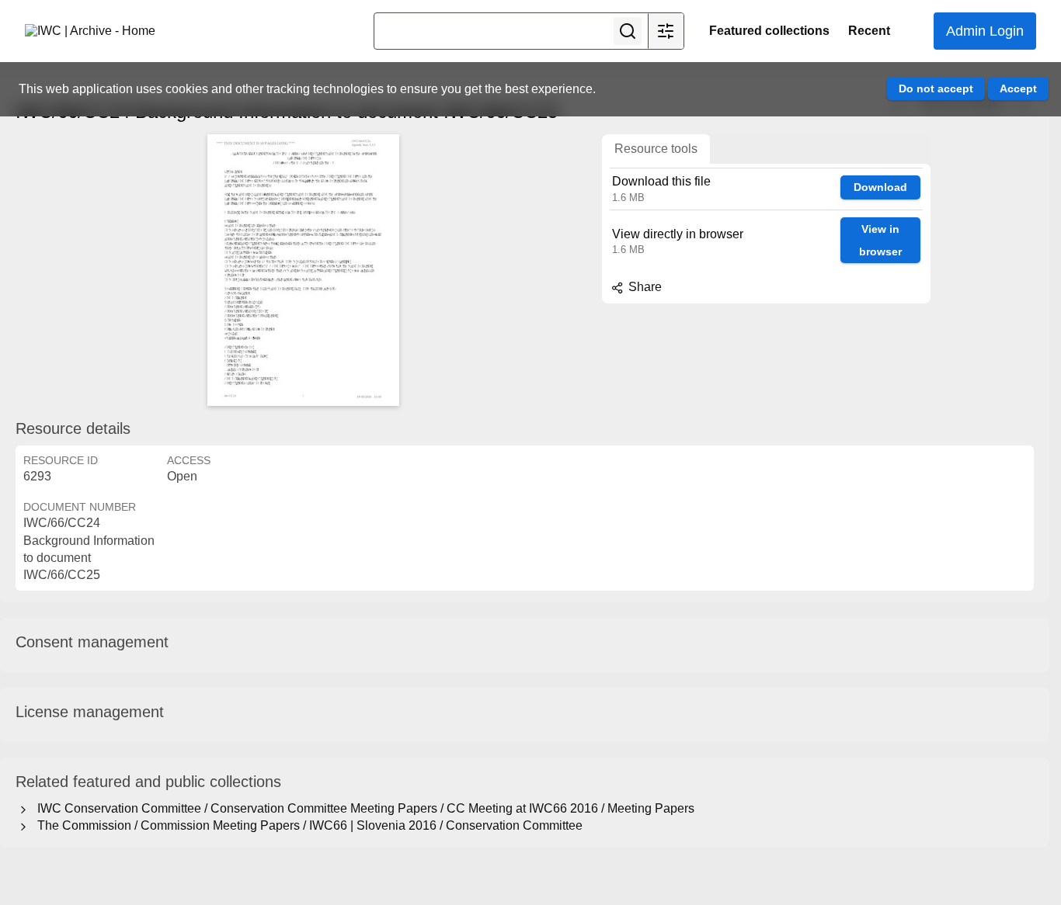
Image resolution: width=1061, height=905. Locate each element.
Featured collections (769, 30)
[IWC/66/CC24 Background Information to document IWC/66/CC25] (303, 270)
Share (643, 286)
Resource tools (655, 148)
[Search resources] (628, 31)
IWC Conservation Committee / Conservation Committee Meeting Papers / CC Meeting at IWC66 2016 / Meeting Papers (362, 808)
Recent (869, 30)
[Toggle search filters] (666, 31)
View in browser (880, 240)
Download (880, 187)
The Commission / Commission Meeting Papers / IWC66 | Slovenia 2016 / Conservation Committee (307, 825)
